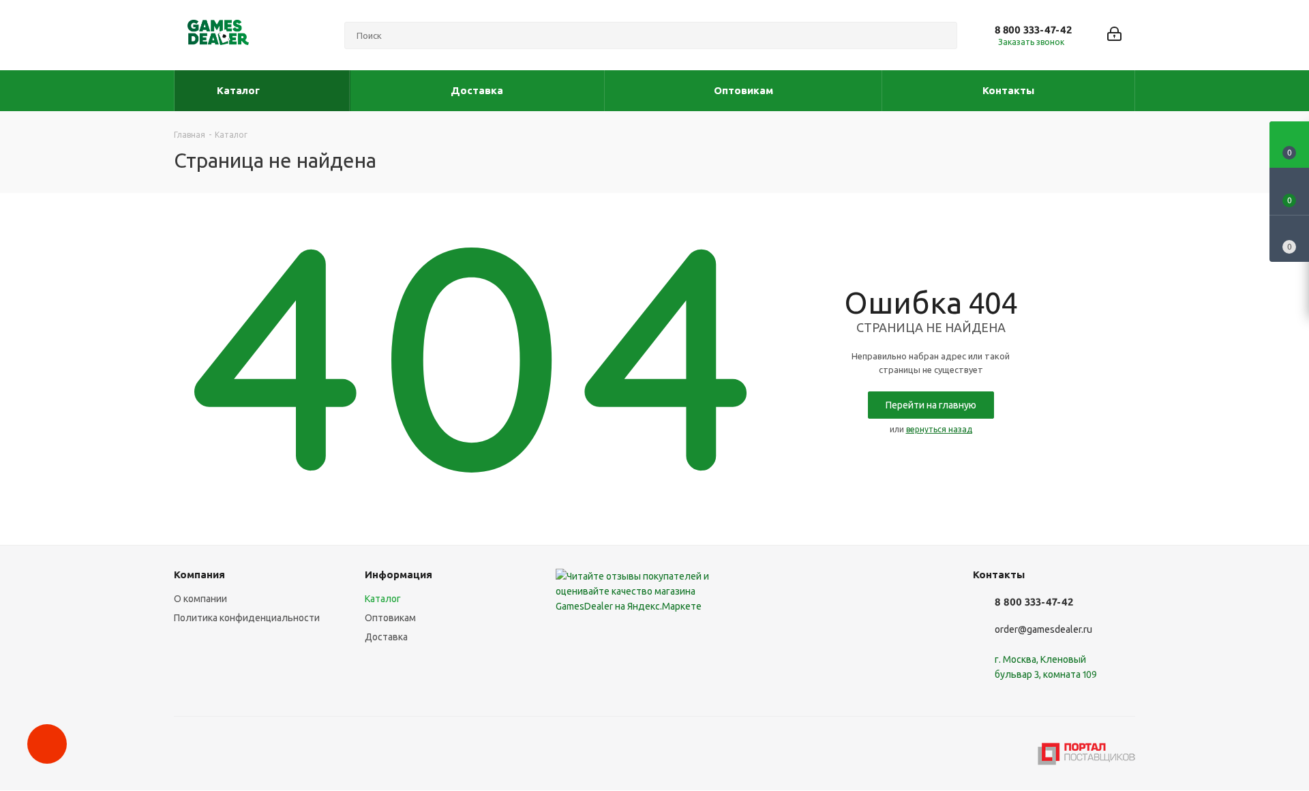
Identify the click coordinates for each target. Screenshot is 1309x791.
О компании (200, 598)
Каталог (383, 598)
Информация (398, 574)
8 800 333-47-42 (1033, 29)
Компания (199, 574)
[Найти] (940, 35)
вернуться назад (939, 429)
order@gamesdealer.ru (1043, 629)
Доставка (386, 636)
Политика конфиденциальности (247, 617)
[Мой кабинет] (1114, 35)
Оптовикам (390, 617)
